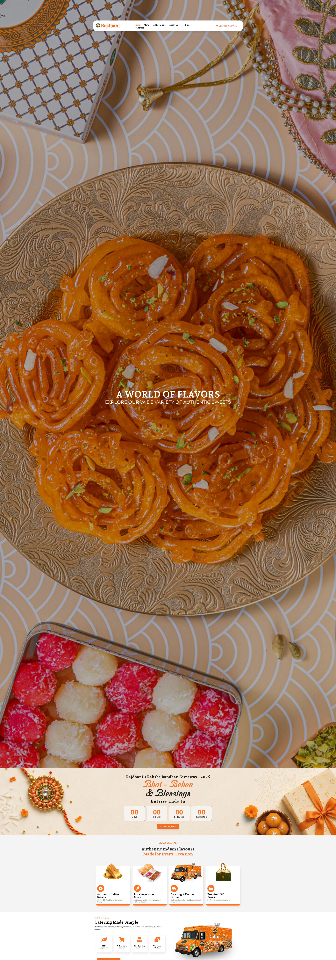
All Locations (159, 25)
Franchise (139, 28)
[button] (3, 384)
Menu (146, 25)
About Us (173, 25)
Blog (187, 25)
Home (137, 25)
